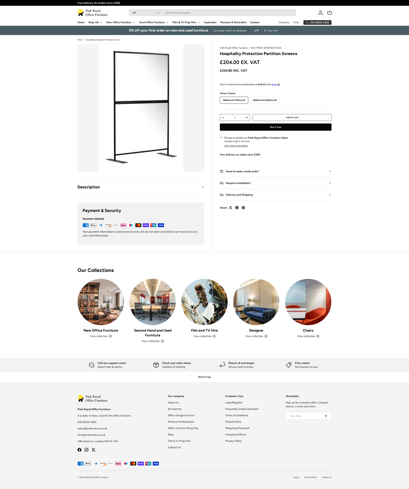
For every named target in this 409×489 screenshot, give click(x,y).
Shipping (284, 22)
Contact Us (174, 447)
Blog (170, 434)
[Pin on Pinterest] (243, 207)
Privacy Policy (233, 440)
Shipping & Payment (237, 428)
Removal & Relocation (233, 22)
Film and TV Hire (204, 330)
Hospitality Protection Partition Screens (103, 40)
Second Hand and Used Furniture (152, 332)
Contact (254, 22)
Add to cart (292, 117)
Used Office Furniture (152, 22)
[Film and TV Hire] (204, 302)
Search (296, 477)
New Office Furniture (118, 22)
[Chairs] (308, 302)
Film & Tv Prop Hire (179, 440)
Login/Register (234, 402)
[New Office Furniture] (101, 302)
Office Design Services (181, 415)
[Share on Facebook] (237, 207)
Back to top (204, 376)
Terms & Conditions (236, 415)
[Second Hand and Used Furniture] (152, 302)
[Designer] (256, 302)
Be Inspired (174, 408)
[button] (329, 12)
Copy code (272, 30)
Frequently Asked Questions (242, 408)
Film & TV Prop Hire (184, 22)
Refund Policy (233, 421)
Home (81, 22)
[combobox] (212, 12)
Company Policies (235, 434)
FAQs (296, 22)
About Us (173, 402)
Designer (256, 330)
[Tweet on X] (230, 207)
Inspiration (210, 22)
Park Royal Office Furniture (234, 47)
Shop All (93, 22)
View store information (236, 145)
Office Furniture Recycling (183, 428)
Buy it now (275, 127)
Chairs (308, 330)
